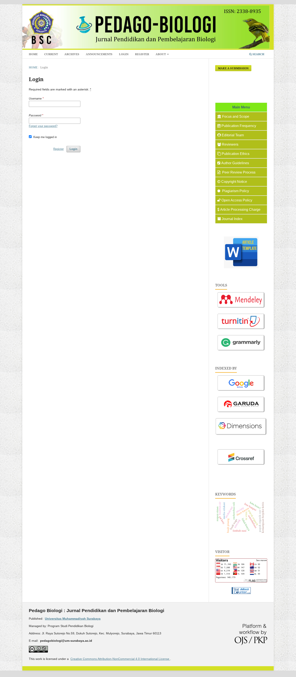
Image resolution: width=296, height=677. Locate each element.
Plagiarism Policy (235, 191)
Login (123, 54)
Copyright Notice (234, 181)
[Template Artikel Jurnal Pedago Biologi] (241, 267)
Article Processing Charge (240, 209)
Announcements (99, 54)
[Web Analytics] (241, 593)
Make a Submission (233, 68)
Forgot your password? (43, 126)
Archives (71, 54)
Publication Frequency (238, 126)
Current (51, 54)
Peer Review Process (238, 172)
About (161, 54)
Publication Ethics (235, 154)
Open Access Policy (236, 200)
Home (33, 54)
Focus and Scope (235, 116)
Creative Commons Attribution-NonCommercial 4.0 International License (120, 659)
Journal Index (232, 219)
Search (258, 54)
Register (142, 54)
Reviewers (230, 144)
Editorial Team (233, 135)
